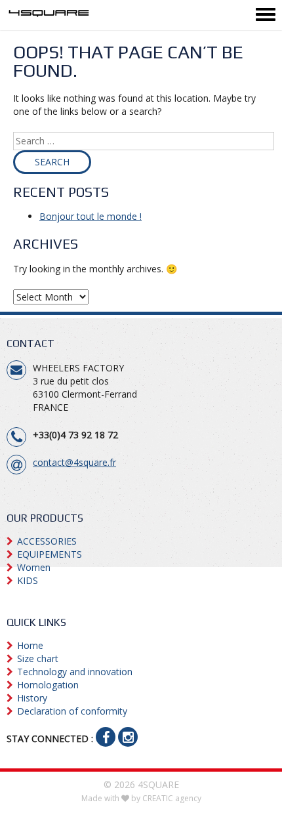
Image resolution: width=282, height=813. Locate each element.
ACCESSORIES (47, 541)
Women (33, 567)
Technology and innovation (74, 671)
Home (30, 645)
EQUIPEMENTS (49, 554)
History (32, 698)
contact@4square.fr (74, 462)
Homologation (48, 684)
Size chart (37, 658)
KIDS (27, 580)
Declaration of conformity (72, 711)
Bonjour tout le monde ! (90, 216)
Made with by (141, 798)
